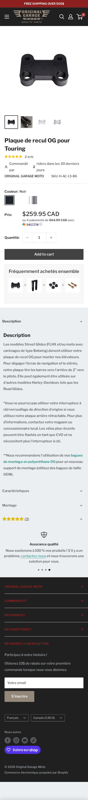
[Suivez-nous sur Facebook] (8, 740)
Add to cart (44, 254)
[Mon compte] (70, 16)
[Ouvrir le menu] (7, 17)
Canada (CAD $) (44, 718)
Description (11, 321)
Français (13, 718)
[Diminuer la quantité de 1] (27, 237)
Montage (9, 505)
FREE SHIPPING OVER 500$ (44, 3)
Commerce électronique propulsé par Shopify (36, 772)
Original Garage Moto (25, 176)
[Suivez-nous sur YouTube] (25, 740)
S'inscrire (19, 696)
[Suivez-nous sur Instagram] (16, 740)
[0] (80, 16)
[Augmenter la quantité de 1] (51, 237)
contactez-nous (33, 556)
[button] (52, 222)
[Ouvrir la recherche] (61, 16)
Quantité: (12, 238)
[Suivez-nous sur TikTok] (33, 740)
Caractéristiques (15, 491)
